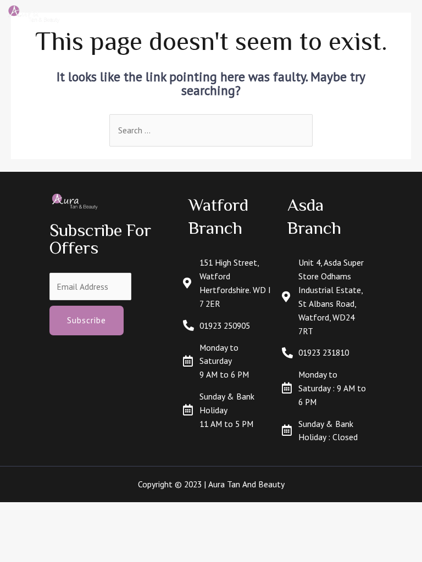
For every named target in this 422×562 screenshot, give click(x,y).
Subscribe (86, 319)
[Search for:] (211, 130)
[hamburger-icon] (397, 15)
